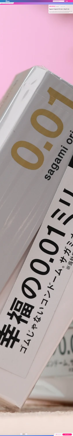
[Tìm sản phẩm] (64, 1)
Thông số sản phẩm (63, 6)
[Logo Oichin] (7, 1)
